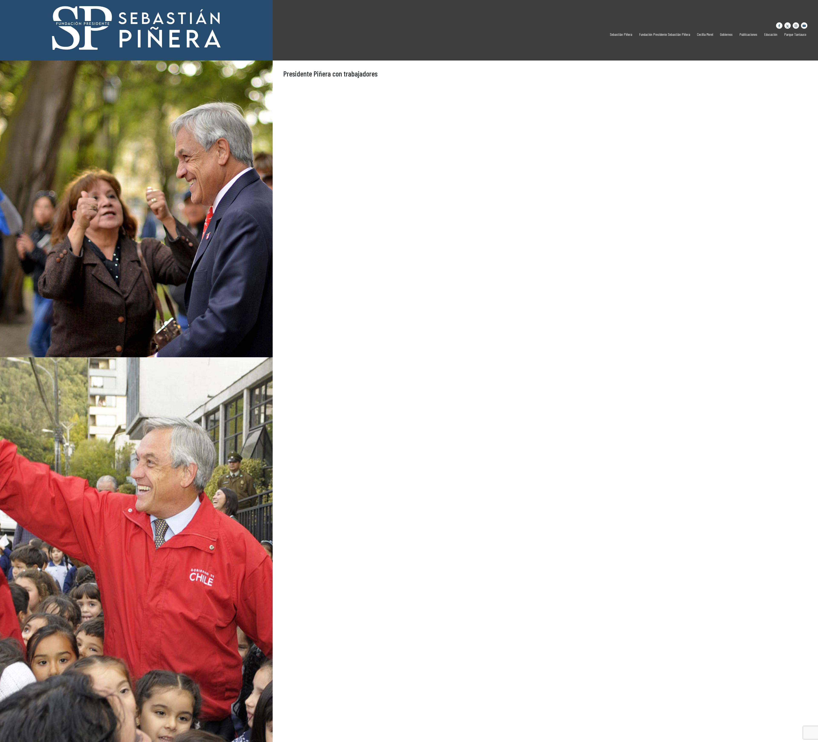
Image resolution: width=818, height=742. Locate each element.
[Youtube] (804, 25)
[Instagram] (796, 25)
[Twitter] (787, 25)
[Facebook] (779, 25)
